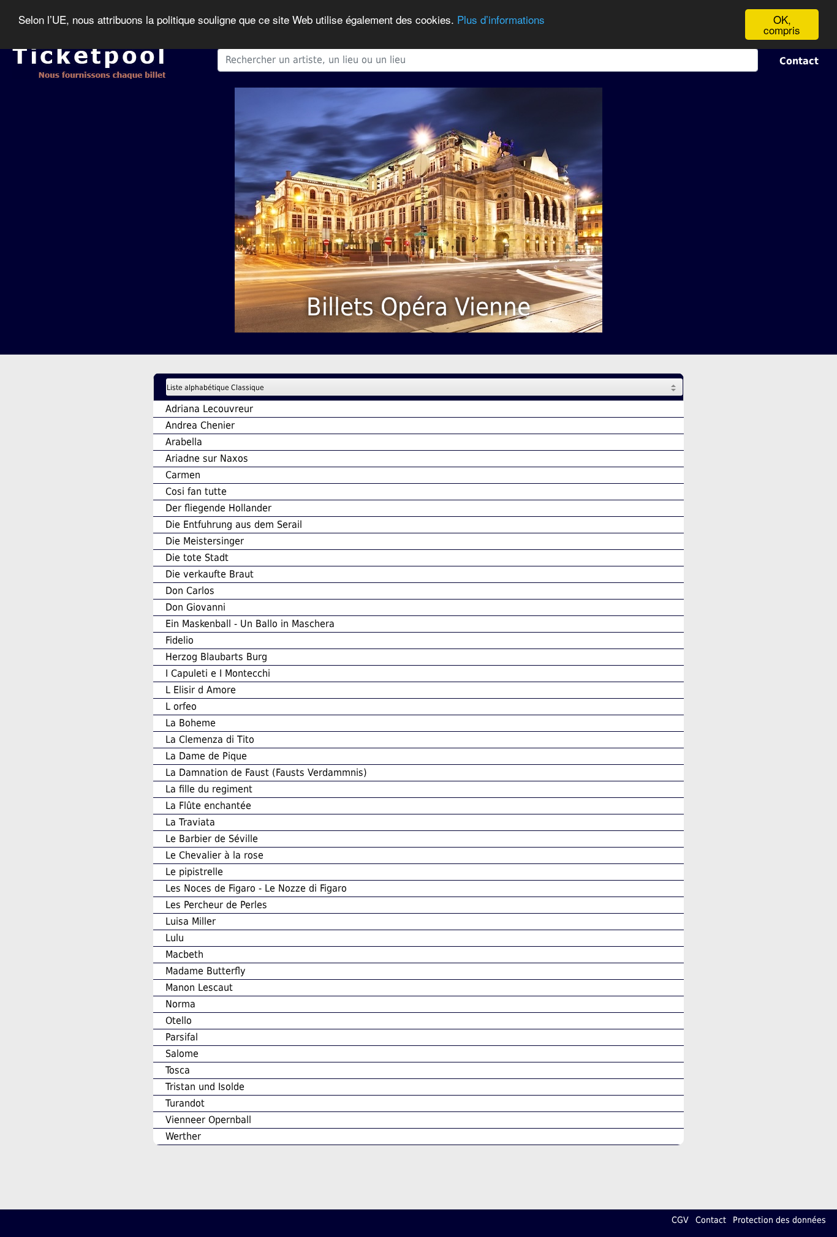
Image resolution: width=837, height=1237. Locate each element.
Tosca (177, 1070)
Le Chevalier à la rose (214, 855)
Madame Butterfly (205, 971)
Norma (180, 1004)
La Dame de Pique (206, 756)
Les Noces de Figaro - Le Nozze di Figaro (256, 888)
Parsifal (181, 1037)
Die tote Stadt (197, 557)
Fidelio (179, 640)
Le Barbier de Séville (211, 838)
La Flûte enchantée (208, 805)
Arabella (183, 442)
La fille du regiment (208, 789)
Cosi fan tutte (196, 491)
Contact (799, 61)
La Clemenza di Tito (209, 739)
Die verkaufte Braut (209, 574)
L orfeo (181, 706)
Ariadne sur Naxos (206, 458)
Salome (182, 1053)
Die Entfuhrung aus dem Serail (233, 524)
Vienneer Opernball (208, 1120)
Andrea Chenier (200, 425)
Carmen (182, 475)
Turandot (185, 1103)
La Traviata (190, 822)
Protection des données (779, 1220)
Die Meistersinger (204, 541)
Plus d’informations (501, 20)
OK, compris (781, 24)
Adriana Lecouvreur (209, 409)
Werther (183, 1136)
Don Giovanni (195, 607)
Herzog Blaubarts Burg (216, 657)
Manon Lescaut (199, 987)
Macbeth (184, 954)
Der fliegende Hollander (218, 508)
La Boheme (190, 723)
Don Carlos (189, 590)
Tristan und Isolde (204, 1086)
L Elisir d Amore (200, 690)
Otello (178, 1020)
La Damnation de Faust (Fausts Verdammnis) (266, 772)
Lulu (174, 938)
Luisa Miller (190, 921)
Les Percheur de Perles (216, 905)
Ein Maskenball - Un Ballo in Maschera (250, 624)
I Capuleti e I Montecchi (217, 673)
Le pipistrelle (194, 872)
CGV (680, 1220)
